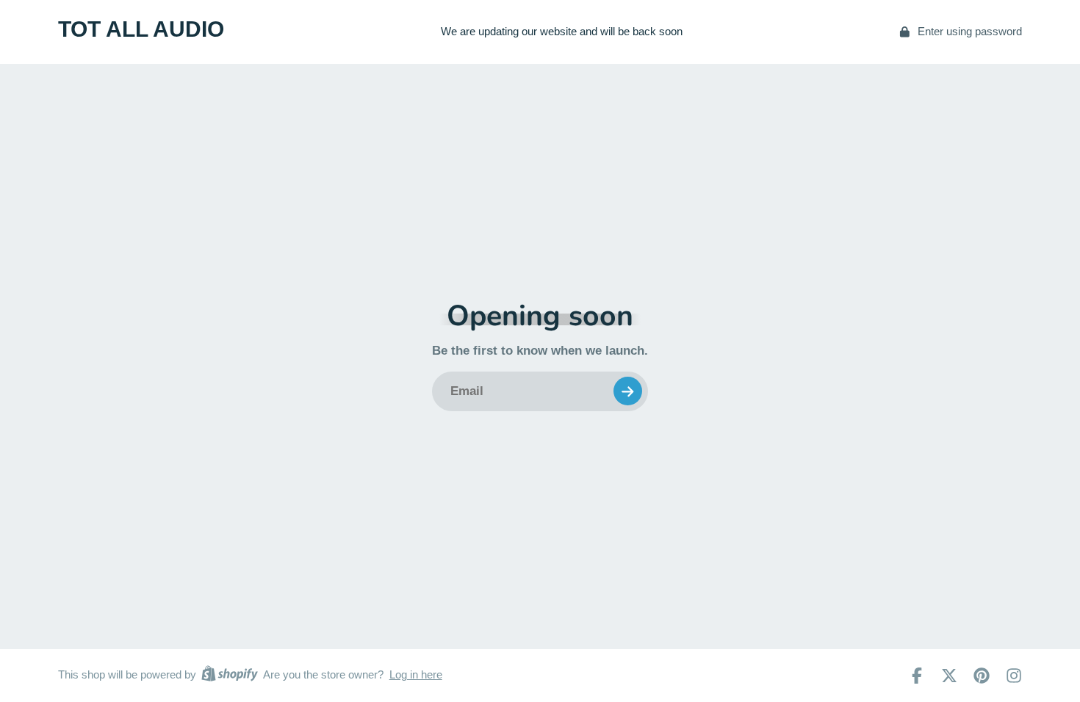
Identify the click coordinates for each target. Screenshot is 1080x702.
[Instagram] (1014, 675)
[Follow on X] (949, 675)
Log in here (415, 675)
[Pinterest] (981, 675)
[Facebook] (917, 675)
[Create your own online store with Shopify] (229, 675)
